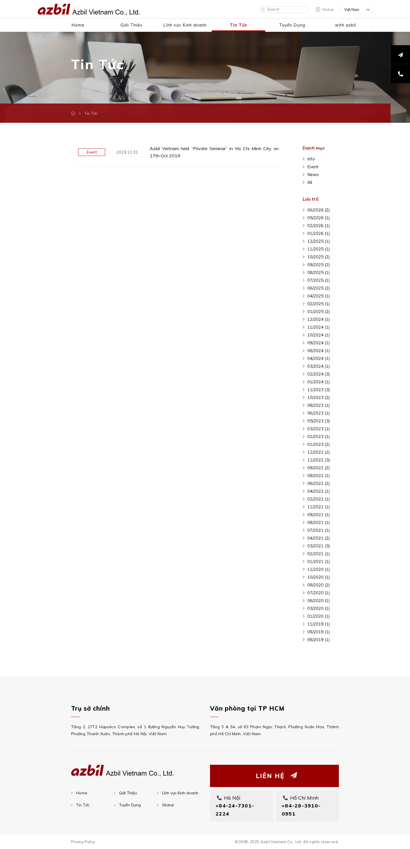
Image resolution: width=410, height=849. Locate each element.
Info (311, 159)
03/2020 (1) (318, 608)
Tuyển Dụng (130, 804)
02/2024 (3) (318, 374)
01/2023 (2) (318, 444)
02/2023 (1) (318, 436)
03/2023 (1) (318, 428)
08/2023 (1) (318, 405)
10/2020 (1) (318, 577)
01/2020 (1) (318, 616)
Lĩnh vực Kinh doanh (180, 792)
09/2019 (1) (318, 631)
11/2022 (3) (318, 460)
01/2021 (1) (318, 561)
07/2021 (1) (318, 530)
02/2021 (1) (318, 553)
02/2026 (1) (318, 225)
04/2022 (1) (318, 491)
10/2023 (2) (318, 397)
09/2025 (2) (318, 264)
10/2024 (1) (318, 335)
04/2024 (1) (318, 358)
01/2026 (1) (318, 233)
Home (81, 792)
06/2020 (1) (318, 600)
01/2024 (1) (318, 381)
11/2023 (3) (318, 389)
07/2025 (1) (318, 280)
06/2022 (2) (318, 483)
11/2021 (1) (318, 506)
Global (328, 9)
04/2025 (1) (318, 296)
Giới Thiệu (128, 792)
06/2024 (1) (318, 350)
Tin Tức (83, 804)
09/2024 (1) (318, 342)
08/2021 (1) (318, 522)
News (313, 174)
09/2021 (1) (318, 514)
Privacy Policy (83, 842)
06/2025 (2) (318, 288)
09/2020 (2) (318, 585)
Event (313, 166)
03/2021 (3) (318, 546)
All (309, 182)
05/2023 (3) (318, 421)
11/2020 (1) (318, 569)
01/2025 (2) (318, 311)
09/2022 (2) (318, 467)
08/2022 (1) (318, 475)
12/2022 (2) (318, 452)
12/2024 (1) (318, 319)
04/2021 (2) (318, 538)
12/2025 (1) (318, 241)
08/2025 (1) (318, 272)
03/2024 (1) (318, 366)
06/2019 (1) (318, 639)
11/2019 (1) (318, 624)
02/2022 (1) (318, 499)
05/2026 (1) (318, 217)
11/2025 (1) (318, 249)
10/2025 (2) (318, 256)
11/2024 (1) (318, 327)
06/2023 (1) (318, 413)
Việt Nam (351, 9)
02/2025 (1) (318, 303)
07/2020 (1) (318, 592)
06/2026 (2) (318, 210)
